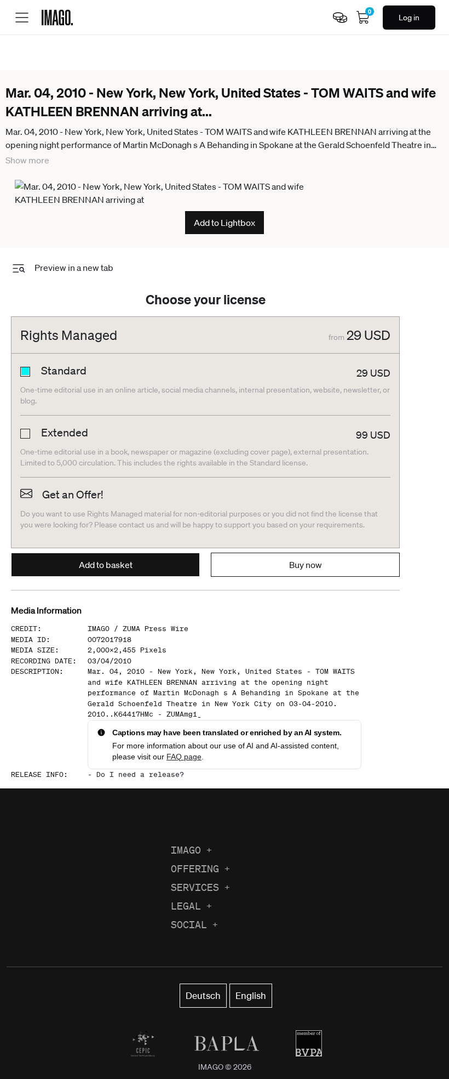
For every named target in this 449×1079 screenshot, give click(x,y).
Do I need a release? (140, 774)
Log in (409, 17)
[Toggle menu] (21, 17)
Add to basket (106, 564)
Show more (27, 160)
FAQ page (184, 756)
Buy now (305, 564)
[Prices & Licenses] (340, 17)
